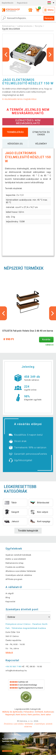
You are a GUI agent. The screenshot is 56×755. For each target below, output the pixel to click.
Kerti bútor (21, 714)
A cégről (10, 593)
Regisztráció (22, 3)
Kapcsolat (10, 601)
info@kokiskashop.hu (16, 670)
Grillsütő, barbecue (44, 712)
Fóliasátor (28, 712)
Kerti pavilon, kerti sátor (39, 714)
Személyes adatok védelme (19, 575)
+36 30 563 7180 (13, 666)
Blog (8, 597)
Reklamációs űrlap (15, 563)
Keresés (49, 18)
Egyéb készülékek (11, 29)
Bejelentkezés (7, 3)
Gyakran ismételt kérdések (18, 555)
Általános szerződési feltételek (21, 571)
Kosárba (46, 339)
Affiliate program (14, 579)
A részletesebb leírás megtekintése (19, 99)
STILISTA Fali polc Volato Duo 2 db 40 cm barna (27, 330)
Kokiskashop (8, 26)
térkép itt (9, 652)
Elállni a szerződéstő (16, 559)
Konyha (38, 26)
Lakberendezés (24, 26)
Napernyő (10, 714)
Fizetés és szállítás (15, 567)
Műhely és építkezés (12, 712)
